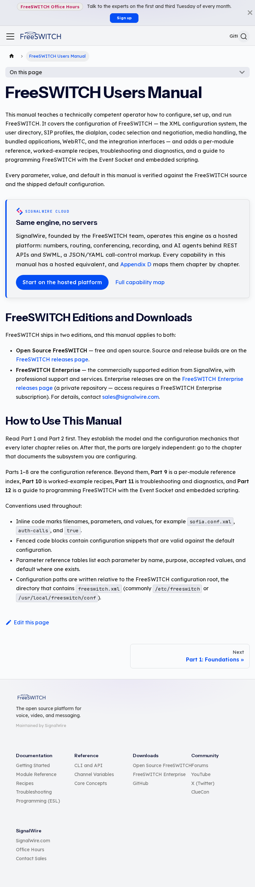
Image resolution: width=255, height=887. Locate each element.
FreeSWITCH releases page (52, 359)
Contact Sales (31, 858)
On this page (26, 72)
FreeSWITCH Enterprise (159, 774)
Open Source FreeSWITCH (162, 765)
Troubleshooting (34, 792)
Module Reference (36, 774)
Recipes (25, 783)
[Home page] (11, 56)
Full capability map (140, 282)
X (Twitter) (202, 783)
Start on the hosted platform (62, 282)
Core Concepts (90, 783)
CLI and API (88, 765)
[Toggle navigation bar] (10, 36)
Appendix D (135, 264)
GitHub (140, 783)
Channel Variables (94, 774)
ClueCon (200, 792)
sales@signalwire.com (130, 396)
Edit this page (31, 622)
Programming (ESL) (38, 801)
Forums (199, 765)
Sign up (124, 18)
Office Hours (30, 850)
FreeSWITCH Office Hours (50, 6)
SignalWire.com (33, 841)
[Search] (244, 36)
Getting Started (33, 765)
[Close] (250, 13)
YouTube (201, 774)
